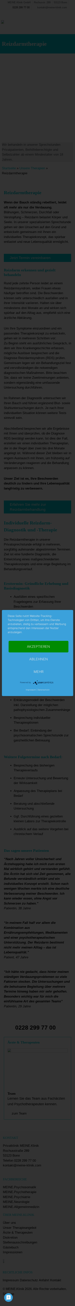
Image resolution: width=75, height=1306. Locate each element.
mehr (38, 672)
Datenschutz (43, 690)
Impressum (31, 690)
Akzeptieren (38, 647)
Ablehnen (38, 659)
